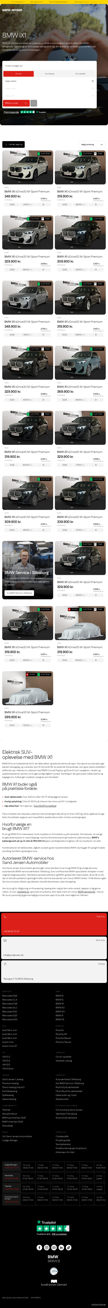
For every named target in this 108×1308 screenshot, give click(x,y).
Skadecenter (62, 1099)
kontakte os (23, 892)
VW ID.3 (6, 1056)
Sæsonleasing (9, 1099)
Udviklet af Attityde (98, 1304)
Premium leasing (10, 1083)
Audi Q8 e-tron (9, 1038)
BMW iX (59, 1015)
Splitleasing (8, 1095)
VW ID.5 (6, 1064)
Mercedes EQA (9, 995)
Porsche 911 (61, 1034)
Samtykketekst (63, 1144)
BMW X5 (60, 1019)
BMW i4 (59, 995)
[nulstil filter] (33, 103)
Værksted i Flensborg (66, 1114)
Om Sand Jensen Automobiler (17, 1136)
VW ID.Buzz (7, 1068)
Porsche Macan (63, 1038)
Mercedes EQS (9, 1019)
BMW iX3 (60, 1011)
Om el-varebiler (64, 1056)
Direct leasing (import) (13, 1087)
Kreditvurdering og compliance (71, 1148)
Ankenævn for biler (65, 1152)
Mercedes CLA (9, 999)
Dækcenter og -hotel (66, 1095)
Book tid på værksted (66, 1117)
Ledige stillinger (10, 1140)
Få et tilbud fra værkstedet (69, 1091)
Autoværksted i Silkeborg (68, 1079)
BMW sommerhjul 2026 (14, 1117)
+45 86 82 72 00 (11, 1167)
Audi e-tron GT (9, 1046)
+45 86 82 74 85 (11, 1178)
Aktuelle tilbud (9, 1114)
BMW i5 (59, 999)
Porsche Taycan (63, 1042)
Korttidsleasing (12, 2)
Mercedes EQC (9, 1011)
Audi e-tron (8, 1042)
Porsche (60, 1030)
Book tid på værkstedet (54, 2)
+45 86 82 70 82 (11, 1189)
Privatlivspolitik (63, 1140)
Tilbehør (6, 1110)
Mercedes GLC (9, 1007)
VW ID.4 (6, 1060)
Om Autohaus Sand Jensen (69, 1110)
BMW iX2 (60, 1007)
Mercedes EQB (9, 1003)
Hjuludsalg (7, 1125)
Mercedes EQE (9, 1015)
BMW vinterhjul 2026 (12, 1121)
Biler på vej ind (31, 2)
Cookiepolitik (62, 1136)
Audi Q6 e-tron (9, 1034)
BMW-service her (86, 892)
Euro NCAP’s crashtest (45, 806)
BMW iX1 (60, 1003)
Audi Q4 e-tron (9, 1030)
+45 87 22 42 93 (11, 1201)
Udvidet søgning (15, 144)
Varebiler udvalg (64, 1060)
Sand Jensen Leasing (12, 1079)
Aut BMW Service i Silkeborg (19, 593)
